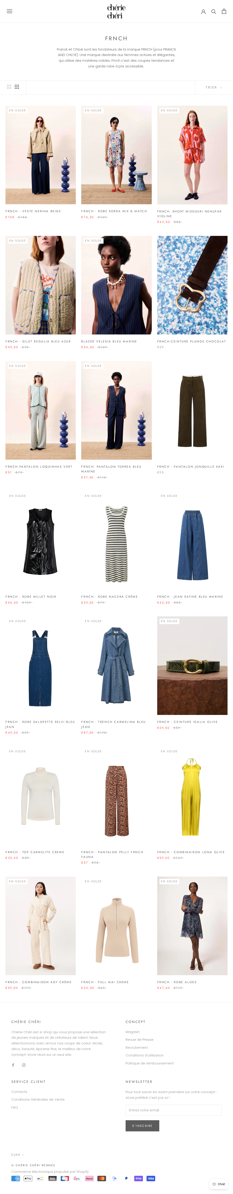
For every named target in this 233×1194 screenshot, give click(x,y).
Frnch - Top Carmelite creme (34, 852)
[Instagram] (23, 1065)
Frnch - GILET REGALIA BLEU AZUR (38, 341)
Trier (212, 87)
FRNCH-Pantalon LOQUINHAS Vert (38, 466)
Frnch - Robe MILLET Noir (30, 596)
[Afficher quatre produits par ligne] (17, 87)
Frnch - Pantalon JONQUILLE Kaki (191, 466)
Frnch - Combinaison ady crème (38, 982)
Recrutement (137, 1047)
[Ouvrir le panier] (224, 11)
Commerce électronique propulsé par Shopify (50, 1171)
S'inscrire (142, 1126)
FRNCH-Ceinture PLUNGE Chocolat (191, 341)
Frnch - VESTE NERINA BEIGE (33, 211)
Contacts (19, 1091)
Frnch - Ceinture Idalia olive (187, 722)
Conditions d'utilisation (145, 1055)
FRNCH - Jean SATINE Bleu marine (190, 596)
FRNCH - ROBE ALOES (177, 982)
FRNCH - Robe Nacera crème (109, 596)
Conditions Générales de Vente (38, 1099)
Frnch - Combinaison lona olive (191, 852)
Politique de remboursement (150, 1063)
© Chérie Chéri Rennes (33, 1165)
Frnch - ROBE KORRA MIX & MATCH (114, 211)
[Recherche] (213, 11)
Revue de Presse (140, 1039)
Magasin (133, 1031)
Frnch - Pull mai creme (105, 982)
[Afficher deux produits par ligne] (9, 87)
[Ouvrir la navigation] (9, 11)
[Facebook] (13, 1065)
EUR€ (15, 1155)
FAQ (14, 1107)
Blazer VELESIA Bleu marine (109, 341)
